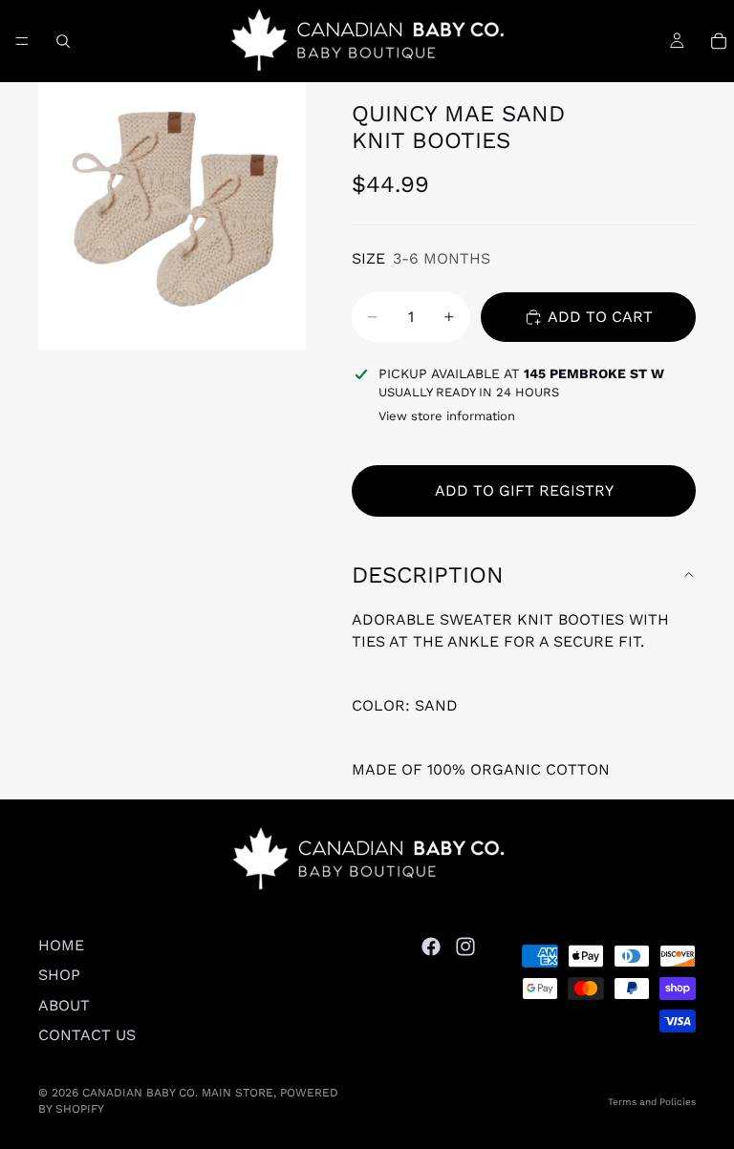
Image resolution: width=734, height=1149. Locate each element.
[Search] (63, 41)
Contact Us (87, 1035)
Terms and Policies (652, 1101)
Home (61, 945)
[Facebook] (431, 946)
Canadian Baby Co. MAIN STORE (177, 1092)
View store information (446, 416)
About (64, 1005)
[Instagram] (465, 946)
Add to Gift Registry (524, 490)
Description (428, 575)
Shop (59, 975)
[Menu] (22, 41)
